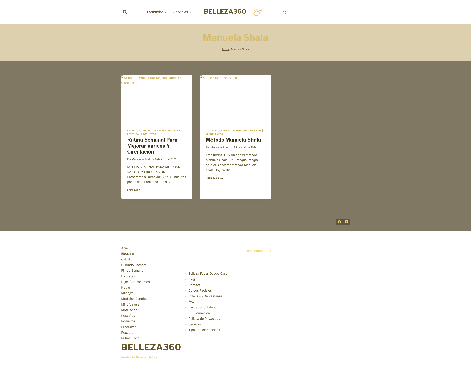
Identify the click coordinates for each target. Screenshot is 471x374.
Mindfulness (214, 134)
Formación (240, 130)
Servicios (195, 324)
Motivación (129, 310)
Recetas (127, 332)
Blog (283, 12)
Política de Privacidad (204, 318)
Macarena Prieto (141, 159)
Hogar (125, 287)
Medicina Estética (134, 299)
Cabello (126, 259)
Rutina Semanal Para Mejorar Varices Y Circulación (152, 146)
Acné (125, 248)
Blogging (127, 253)
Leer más (135, 190)
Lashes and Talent (202, 307)
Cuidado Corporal (139, 130)
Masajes (160, 130)
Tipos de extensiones (204, 330)
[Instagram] (346, 222)
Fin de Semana (132, 270)
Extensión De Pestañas (205, 296)
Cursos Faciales (200, 290)
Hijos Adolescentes (135, 282)
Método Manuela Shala (233, 140)
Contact (194, 285)
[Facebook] (339, 222)
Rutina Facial (130, 338)
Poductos (128, 321)
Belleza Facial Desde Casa (208, 273)
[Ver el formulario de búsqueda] (125, 12)
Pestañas (128, 315)
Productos (148, 134)
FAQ (191, 302)
